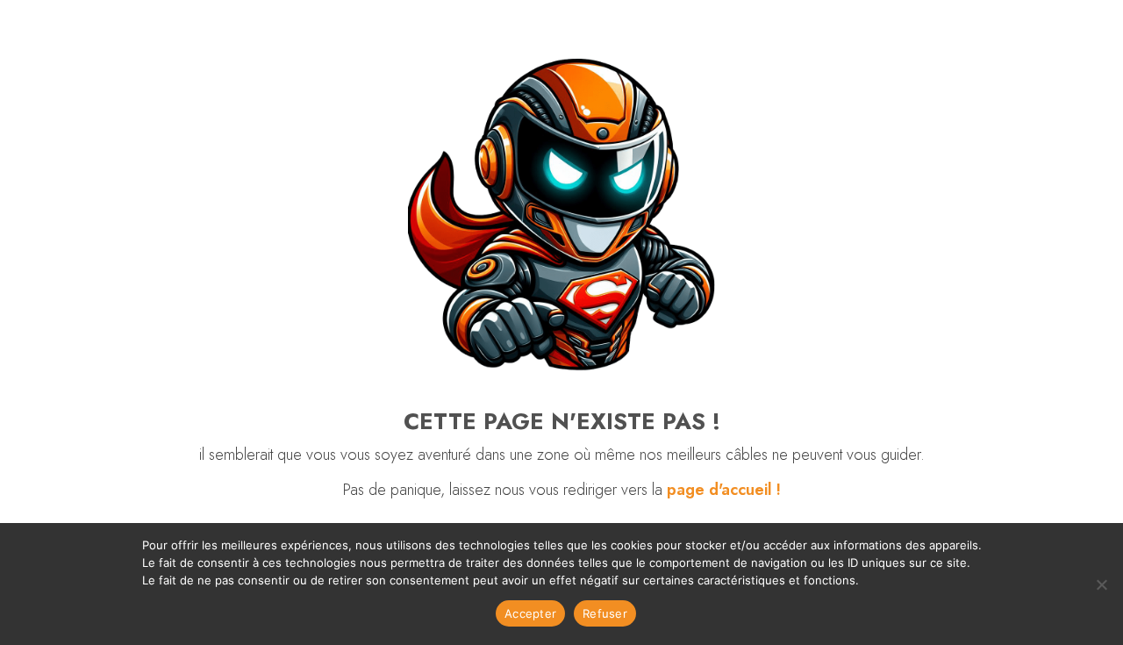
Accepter (530, 613)
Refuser (605, 613)
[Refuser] (1101, 584)
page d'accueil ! (724, 489)
